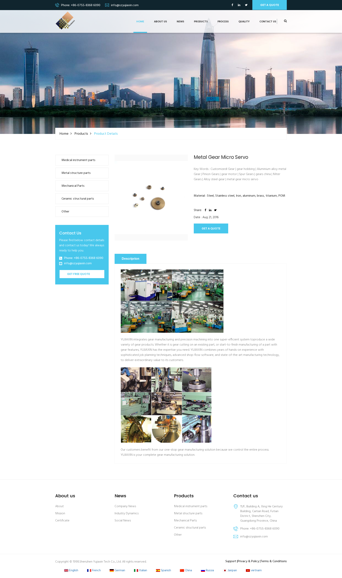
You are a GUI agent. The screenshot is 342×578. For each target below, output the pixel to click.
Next (194, 190)
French (96, 570)
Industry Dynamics (127, 513)
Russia (209, 570)
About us (160, 21)
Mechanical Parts (73, 186)
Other (65, 211)
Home (140, 21)
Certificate (62, 520)
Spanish (165, 570)
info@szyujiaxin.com (78, 263)
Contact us (267, 21)
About (59, 506)
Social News (123, 520)
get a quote (269, 5)
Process (223, 21)
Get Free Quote (78, 274)
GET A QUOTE (211, 228)
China (188, 570)
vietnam (256, 570)
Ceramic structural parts (78, 198)
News (180, 21)
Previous (109, 190)
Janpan (232, 570)
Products (201, 21)
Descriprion (130, 258)
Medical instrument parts (78, 160)
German (119, 570)
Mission (60, 513)
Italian (142, 570)
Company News (125, 506)
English (73, 570)
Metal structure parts (76, 173)
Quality (244, 21)
